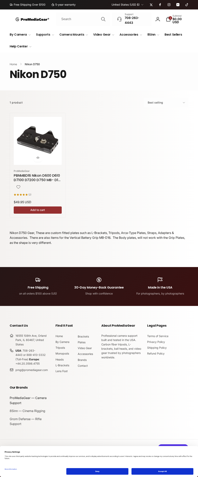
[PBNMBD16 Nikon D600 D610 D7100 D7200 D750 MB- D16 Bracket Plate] (38, 157)
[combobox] (83, 19)
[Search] (103, 19)
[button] (177, 19)
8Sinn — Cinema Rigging (27, 411)
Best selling (155, 102)
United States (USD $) (126, 4)
